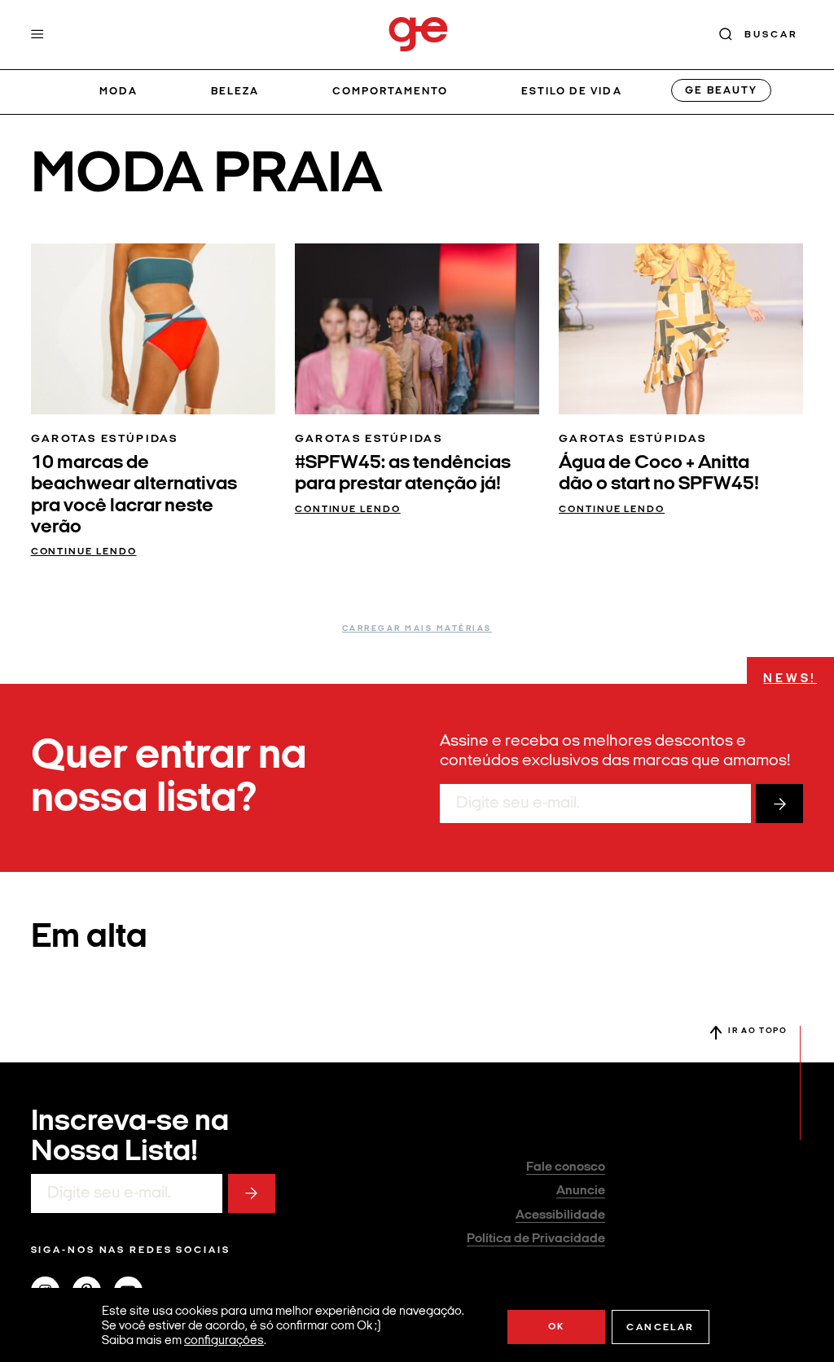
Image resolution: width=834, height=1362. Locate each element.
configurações (224, 1341)
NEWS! (790, 679)
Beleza (235, 91)
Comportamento (390, 91)
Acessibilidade (560, 1215)
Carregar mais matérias (417, 628)
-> (779, 803)
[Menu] (37, 34)
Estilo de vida (571, 91)
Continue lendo (84, 552)
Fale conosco (565, 1167)
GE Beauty (721, 90)
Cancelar (660, 1328)
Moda (118, 91)
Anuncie (580, 1191)
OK (556, 1327)
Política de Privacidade (536, 1239)
